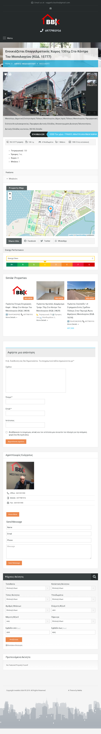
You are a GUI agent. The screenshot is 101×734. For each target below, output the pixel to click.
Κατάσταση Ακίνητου (60, 584)
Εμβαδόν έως (58, 628)
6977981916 (53, 30)
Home (7, 63)
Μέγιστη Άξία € (12, 617)
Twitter (47, 241)
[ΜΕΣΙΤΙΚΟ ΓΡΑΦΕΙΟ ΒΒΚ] (50, 20)
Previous (5, 94)
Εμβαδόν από (13, 628)
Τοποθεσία (10, 584)
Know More (12, 514)
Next (83, 94)
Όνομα (9, 397)
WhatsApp (62, 241)
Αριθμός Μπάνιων (13, 606)
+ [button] (10, 193)
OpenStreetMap (81, 235)
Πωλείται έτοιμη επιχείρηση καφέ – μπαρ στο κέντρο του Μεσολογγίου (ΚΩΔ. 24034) (19, 307)
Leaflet (71, 235)
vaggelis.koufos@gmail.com (58, 2)
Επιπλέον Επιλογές (14, 645)
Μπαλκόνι (13, 179)
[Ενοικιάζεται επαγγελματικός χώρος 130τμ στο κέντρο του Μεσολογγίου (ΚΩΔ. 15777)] (50, 209)
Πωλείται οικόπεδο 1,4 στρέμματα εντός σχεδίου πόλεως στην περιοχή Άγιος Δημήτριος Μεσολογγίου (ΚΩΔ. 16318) (80, 311)
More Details (11, 317)
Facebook (32, 241)
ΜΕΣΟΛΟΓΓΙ (44, 63)
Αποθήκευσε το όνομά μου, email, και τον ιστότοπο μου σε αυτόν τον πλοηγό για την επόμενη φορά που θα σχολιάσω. (48, 433)
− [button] (10, 197)
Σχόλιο (9, 367)
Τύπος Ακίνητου (13, 595)
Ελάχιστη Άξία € (58, 606)
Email (9, 409)
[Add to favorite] (5, 75)
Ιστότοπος (10, 420)
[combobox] (28, 588)
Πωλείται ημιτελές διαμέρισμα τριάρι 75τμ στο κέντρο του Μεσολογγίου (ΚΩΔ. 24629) (50, 307)
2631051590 (20, 493)
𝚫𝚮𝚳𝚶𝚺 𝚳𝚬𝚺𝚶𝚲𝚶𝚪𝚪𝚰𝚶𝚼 (25, 63)
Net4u (79, 690)
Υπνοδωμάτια (57, 595)
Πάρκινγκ (55, 617)
